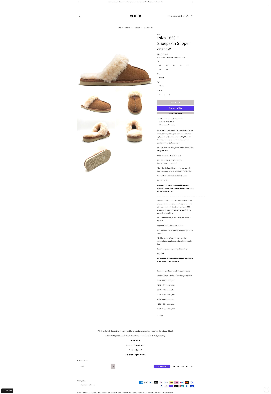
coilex (83, 392)
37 (167, 65)
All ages (162, 86)
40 (187, 65)
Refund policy (102, 392)
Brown (161, 78)
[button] (79, 16)
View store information (167, 125)
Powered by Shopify (90, 392)
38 (174, 65)
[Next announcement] (193, 2)
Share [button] (161, 315)
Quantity (159, 90)
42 (167, 70)
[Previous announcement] (78, 2)
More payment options (175, 113)
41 (160, 70)
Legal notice (142, 392)
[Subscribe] (113, 366)
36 (160, 65)
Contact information (154, 392)
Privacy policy (112, 392)
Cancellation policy (167, 392)
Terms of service (122, 392)
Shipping (169, 57)
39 (181, 65)
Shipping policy (133, 392)
